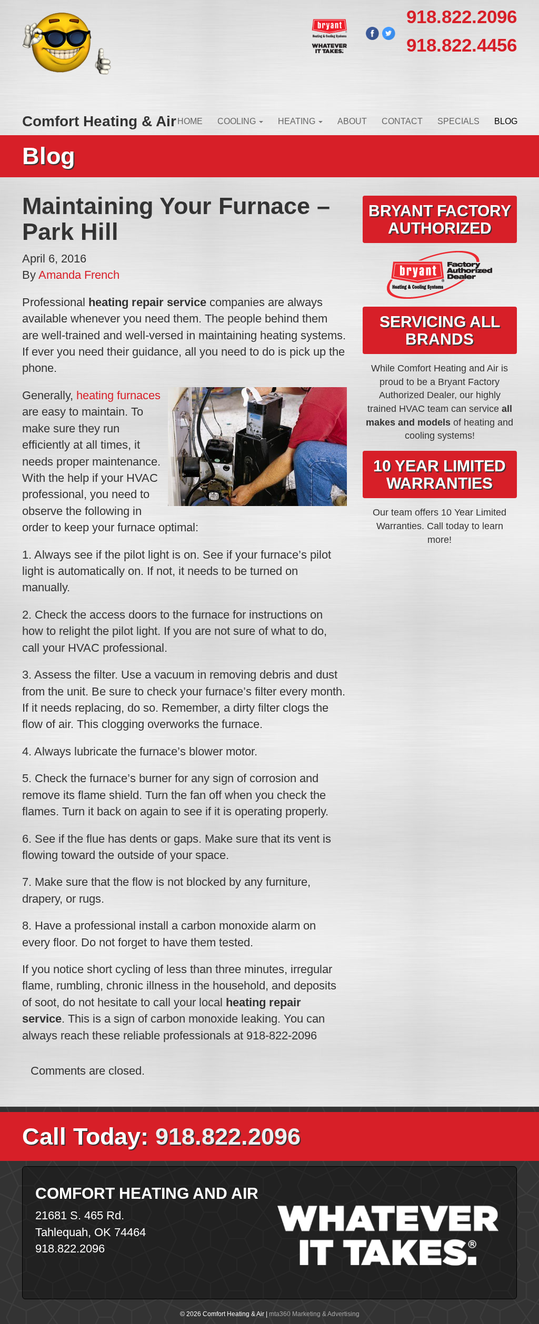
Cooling (237, 121)
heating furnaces (118, 395)
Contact (402, 121)
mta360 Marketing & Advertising (314, 1314)
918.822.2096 (461, 16)
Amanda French (78, 274)
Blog (505, 121)
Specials (458, 121)
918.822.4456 (461, 45)
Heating (297, 121)
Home (190, 121)
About (352, 121)
